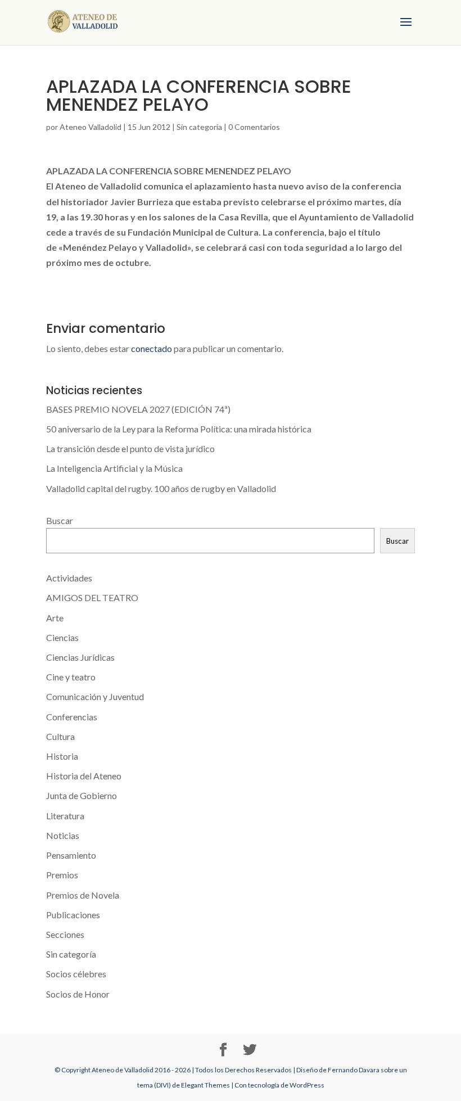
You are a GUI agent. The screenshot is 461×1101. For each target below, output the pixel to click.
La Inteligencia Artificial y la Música (114, 468)
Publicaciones (73, 914)
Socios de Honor (78, 994)
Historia (62, 756)
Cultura (60, 736)
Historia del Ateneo (83, 775)
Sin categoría (199, 127)
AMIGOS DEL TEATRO (92, 597)
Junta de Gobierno (81, 795)
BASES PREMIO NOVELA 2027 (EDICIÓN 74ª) (138, 409)
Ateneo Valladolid (90, 127)
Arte (55, 617)
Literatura (65, 815)
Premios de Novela (82, 895)
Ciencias (62, 637)
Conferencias (71, 716)
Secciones (65, 934)
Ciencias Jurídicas (80, 657)
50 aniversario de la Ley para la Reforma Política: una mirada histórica (178, 428)
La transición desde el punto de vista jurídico (130, 448)
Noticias (62, 835)
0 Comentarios (254, 127)
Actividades (69, 577)
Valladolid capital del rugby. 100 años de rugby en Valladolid (161, 488)
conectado (151, 348)
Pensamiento (71, 855)
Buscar (59, 520)
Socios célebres (76, 973)
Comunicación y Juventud (95, 696)
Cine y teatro (71, 676)
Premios (62, 874)
